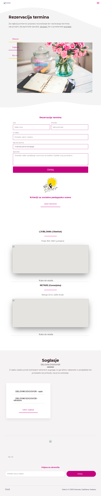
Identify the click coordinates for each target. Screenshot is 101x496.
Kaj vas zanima (18, 143)
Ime (14, 123)
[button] (50, 281)
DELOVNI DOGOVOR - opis (29, 391)
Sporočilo (16, 152)
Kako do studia (46, 280)
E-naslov (16, 133)
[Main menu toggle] (98, 3)
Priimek (54, 123)
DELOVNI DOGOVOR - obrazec (26, 399)
